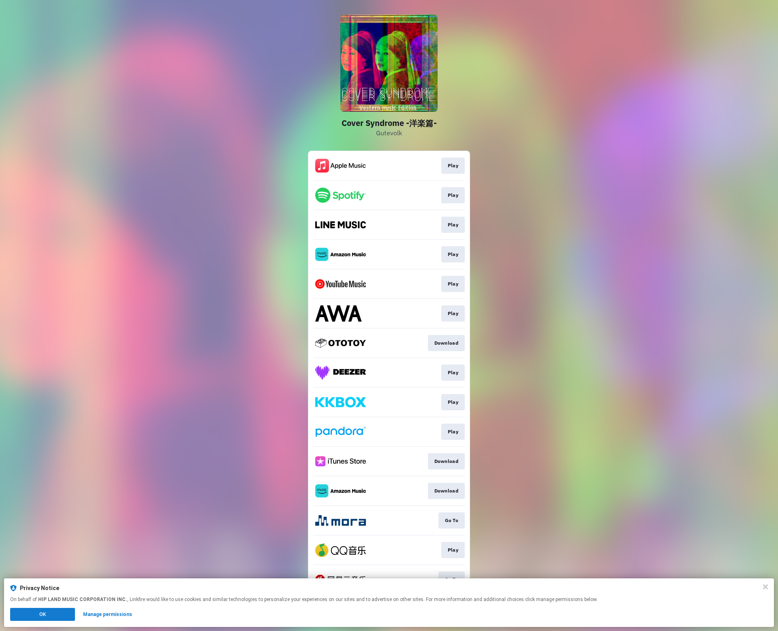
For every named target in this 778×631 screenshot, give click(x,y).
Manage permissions (107, 614)
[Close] (765, 586)
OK (42, 614)
